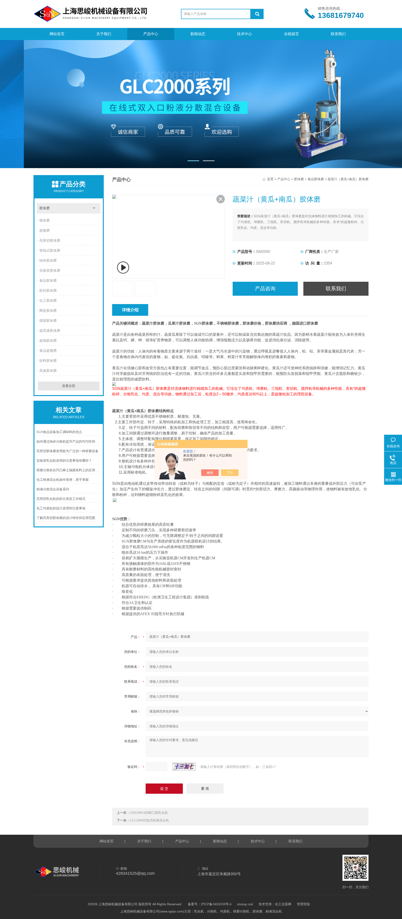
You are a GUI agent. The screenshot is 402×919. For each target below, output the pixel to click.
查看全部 (68, 386)
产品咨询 (265, 289)
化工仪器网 (283, 904)
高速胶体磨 (48, 371)
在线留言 (291, 34)
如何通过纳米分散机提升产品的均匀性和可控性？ (69, 441)
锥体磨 (44, 220)
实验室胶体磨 (49, 270)
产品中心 (150, 34)
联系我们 (338, 34)
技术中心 (244, 34)
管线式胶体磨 (49, 250)
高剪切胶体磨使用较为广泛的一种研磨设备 (67, 451)
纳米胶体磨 (48, 260)
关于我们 (103, 34)
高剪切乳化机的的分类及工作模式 (61, 499)
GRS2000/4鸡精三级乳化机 (149, 812)
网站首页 (57, 34)
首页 (270, 179)
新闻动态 (197, 34)
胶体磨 (44, 208)
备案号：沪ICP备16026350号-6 (209, 904)
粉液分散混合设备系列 (53, 489)
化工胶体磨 (48, 300)
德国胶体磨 (48, 320)
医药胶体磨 (48, 290)
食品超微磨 (48, 351)
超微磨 (44, 230)
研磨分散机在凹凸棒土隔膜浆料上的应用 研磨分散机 (69, 470)
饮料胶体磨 (48, 361)
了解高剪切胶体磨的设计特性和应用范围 (66, 518)
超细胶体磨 (48, 341)
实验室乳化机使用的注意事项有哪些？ (64, 460)
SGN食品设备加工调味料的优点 (59, 432)
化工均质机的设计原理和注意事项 (61, 508)
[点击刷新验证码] (184, 767)
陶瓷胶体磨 (48, 310)
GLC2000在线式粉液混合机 (149, 820)
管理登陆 (303, 904)
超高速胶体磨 (49, 330)
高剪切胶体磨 (49, 240)
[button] (193, 160)
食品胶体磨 (48, 280)
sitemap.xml (245, 904)
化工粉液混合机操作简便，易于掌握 (63, 480)
